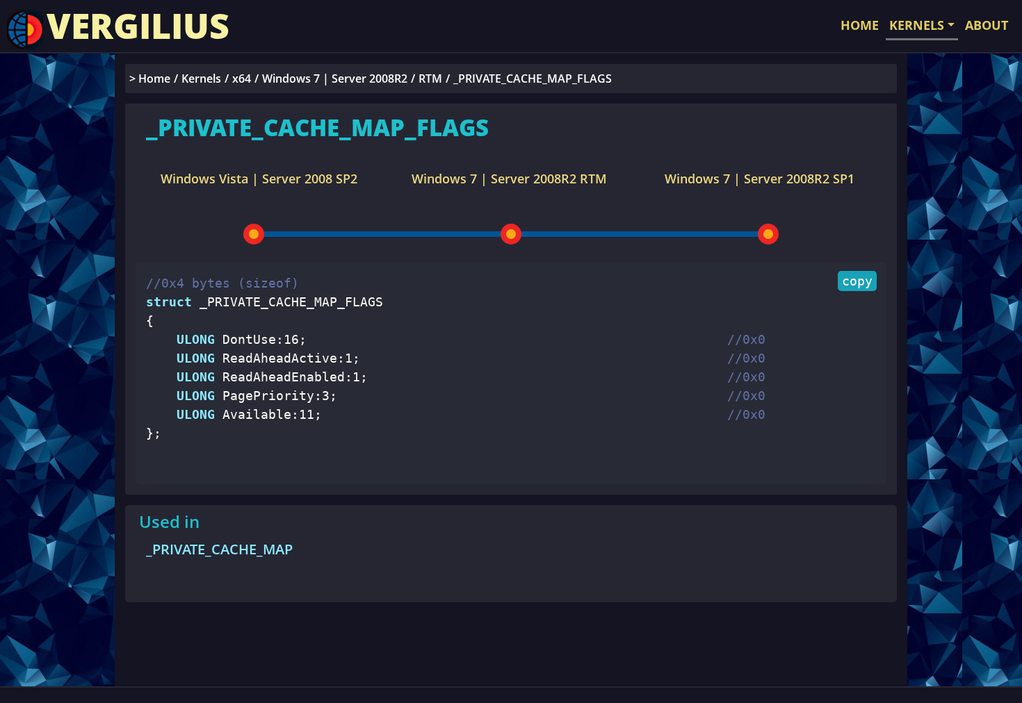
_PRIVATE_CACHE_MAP (219, 549)
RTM (430, 78)
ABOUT (986, 25)
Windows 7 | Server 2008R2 (334, 78)
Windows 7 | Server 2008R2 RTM (509, 178)
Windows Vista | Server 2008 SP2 (259, 178)
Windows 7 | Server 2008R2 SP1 (759, 178)
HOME (860, 25)
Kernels (201, 78)
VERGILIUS (138, 25)
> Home (149, 78)
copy (857, 281)
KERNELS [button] (916, 25)
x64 (241, 78)
